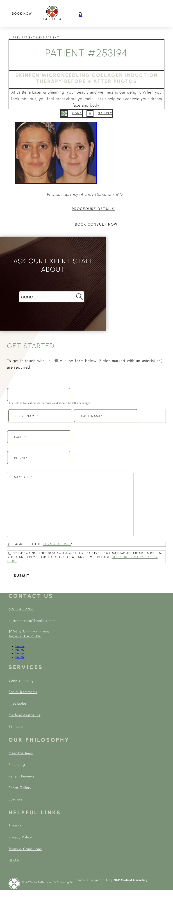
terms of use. (57, 544)
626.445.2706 (21, 609)
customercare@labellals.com (32, 620)
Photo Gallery (20, 787)
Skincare (16, 726)
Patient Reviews (21, 776)
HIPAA (14, 860)
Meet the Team (21, 753)
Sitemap (15, 825)
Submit (22, 575)
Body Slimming (21, 680)
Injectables (18, 703)
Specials (15, 799)
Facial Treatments (23, 691)
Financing (17, 764)
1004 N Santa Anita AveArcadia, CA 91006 (29, 634)
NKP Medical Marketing (131, 880)
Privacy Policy (20, 837)
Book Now (22, 14)
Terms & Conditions (25, 848)
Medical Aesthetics (24, 715)
